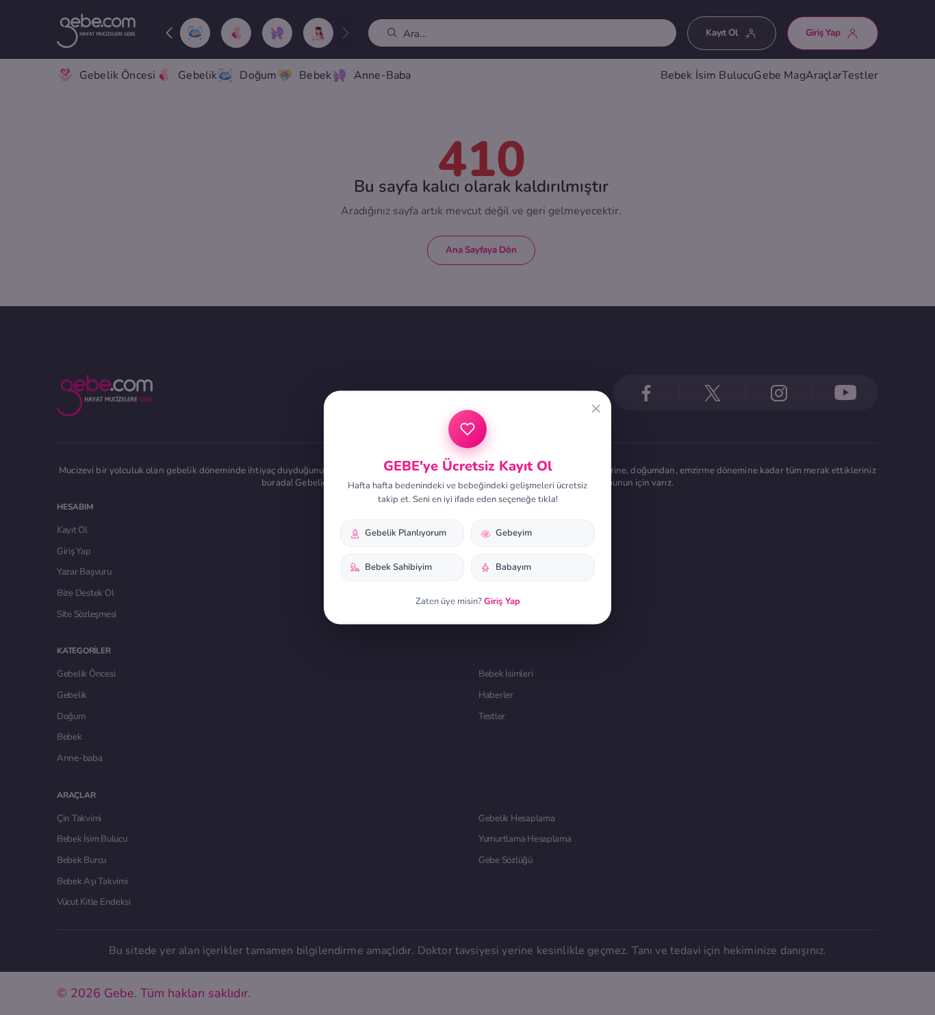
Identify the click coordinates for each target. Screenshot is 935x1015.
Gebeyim (514, 533)
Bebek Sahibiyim (398, 567)
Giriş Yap (502, 600)
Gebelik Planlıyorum (405, 533)
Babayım (513, 567)
